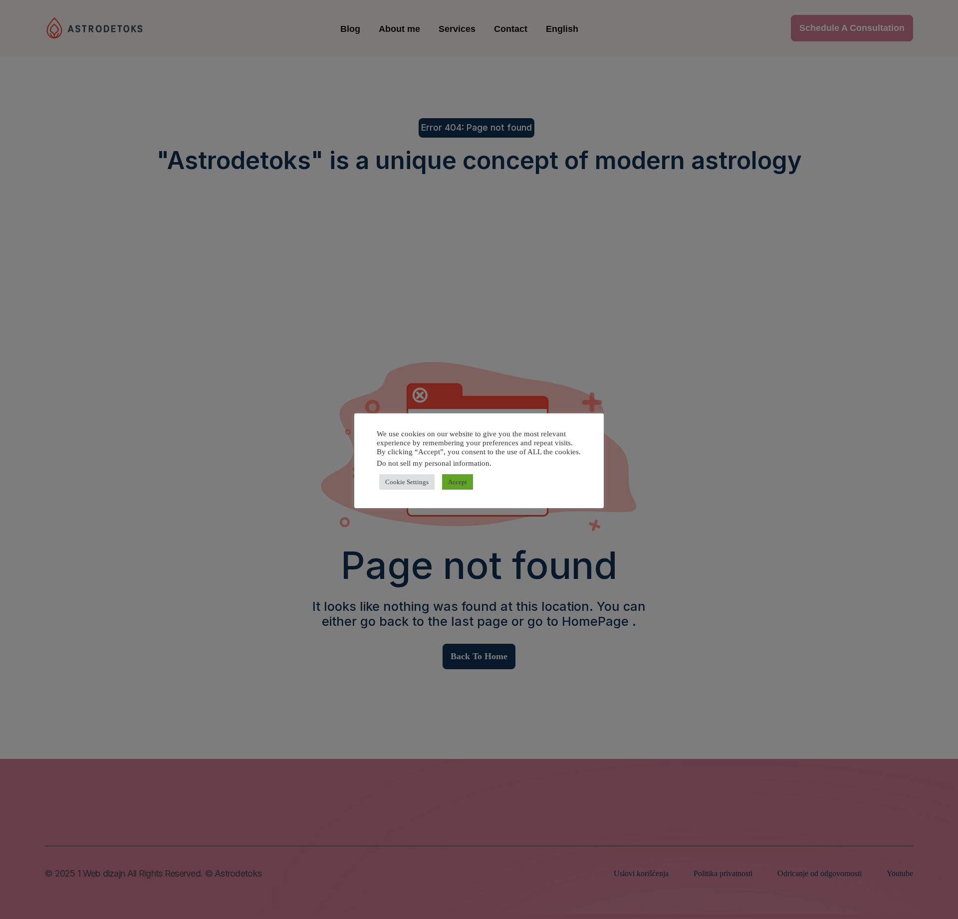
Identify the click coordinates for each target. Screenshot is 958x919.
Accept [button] (457, 482)
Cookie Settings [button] (407, 482)
